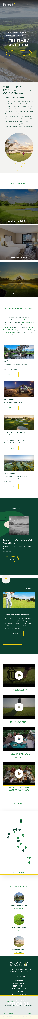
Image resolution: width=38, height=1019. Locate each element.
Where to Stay (19, 983)
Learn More (11, 559)
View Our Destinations (19, 53)
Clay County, (12, 330)
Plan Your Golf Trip (19, 994)
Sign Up (19, 931)
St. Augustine (10, 332)
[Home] (10, 4)
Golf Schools (19, 986)
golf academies (27, 322)
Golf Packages (19, 988)
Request (19, 952)
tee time (24, 320)
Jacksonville (21, 330)
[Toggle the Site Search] (28, 5)
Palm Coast (30, 330)
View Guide (19, 909)
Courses (19, 980)
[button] (21, 821)
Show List (20, 872)
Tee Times (19, 991)
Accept (30, 1013)
